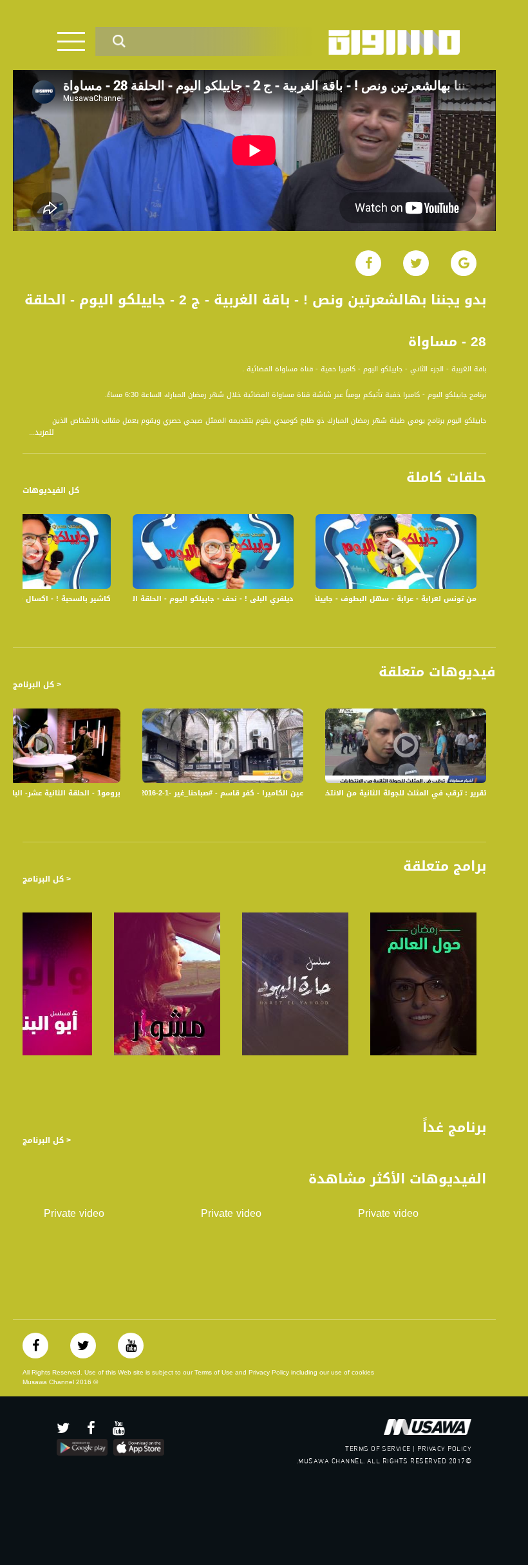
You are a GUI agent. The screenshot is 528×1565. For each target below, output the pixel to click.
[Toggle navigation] (71, 41)
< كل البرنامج (37, 685)
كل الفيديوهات (51, 490)
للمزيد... (41, 432)
